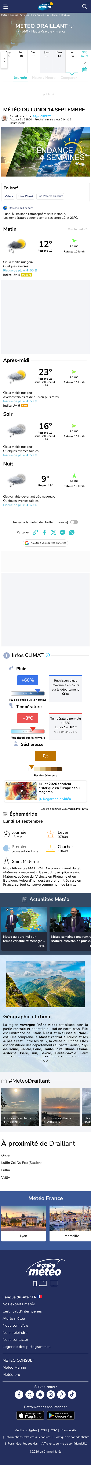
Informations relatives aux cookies (28, 1437)
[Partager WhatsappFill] (71, 532)
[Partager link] (35, 532)
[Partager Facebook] (44, 532)
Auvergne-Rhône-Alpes (31, 14)
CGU (44, 1430)
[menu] (6, 6)
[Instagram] (51, 1394)
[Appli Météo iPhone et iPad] (30, 1415)
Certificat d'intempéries (22, 1311)
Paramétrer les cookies (23, 1443)
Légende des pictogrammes (27, 1346)
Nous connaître (15, 1325)
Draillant (65, 14)
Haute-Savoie (52, 14)
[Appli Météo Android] (60, 1415)
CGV (54, 1430)
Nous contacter (15, 1339)
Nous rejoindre (15, 1332)
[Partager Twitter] (53, 532)
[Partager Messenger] (62, 532)
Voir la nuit (76, 229)
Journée (20, 77)
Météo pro (11, 1374)
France (13, 14)
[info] (48, 655)
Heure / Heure (43, 77)
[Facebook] (19, 1394)
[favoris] (72, 26)
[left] (4, 60)
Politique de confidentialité (71, 1437)
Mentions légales (26, 1430)
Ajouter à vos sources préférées (48, 543)
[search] (84, 6)
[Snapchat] (40, 1394)
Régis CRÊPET (42, 116)
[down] (45, 1061)
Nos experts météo (19, 1304)
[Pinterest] (61, 1394)
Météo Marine (14, 1367)
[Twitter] (29, 1394)
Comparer (69, 77)
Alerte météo (14, 1318)
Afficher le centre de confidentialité (64, 1443)
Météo (4, 14)
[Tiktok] (72, 1394)
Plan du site (68, 1430)
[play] (21, 791)
